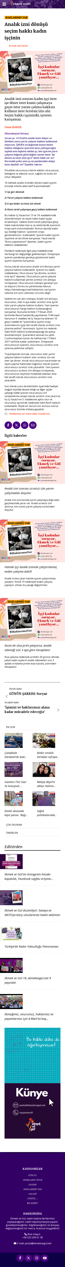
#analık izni (44, 413)
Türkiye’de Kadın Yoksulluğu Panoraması (31, 946)
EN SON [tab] (10, 727)
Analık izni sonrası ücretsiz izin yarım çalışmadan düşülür (29, 490)
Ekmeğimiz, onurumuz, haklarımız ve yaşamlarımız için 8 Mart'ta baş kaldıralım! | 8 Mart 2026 (29, 1018)
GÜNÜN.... (32, 1198)
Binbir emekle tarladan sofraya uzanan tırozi (47, 757)
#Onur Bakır (31, 413)
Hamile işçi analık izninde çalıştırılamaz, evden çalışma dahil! (31, 569)
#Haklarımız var (17, 413)
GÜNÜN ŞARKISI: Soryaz (28, 694)
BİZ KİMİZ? (32, 1203)
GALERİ (32, 1193)
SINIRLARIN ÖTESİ (32, 1179)
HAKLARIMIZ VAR (32, 1189)
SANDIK (32, 1184)
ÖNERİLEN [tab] (12, 832)
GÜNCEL (32, 1175)
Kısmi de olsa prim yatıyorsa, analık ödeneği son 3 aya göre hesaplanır (28, 647)
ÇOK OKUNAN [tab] (14, 824)
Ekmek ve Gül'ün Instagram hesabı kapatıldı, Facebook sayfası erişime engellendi (28, 878)
